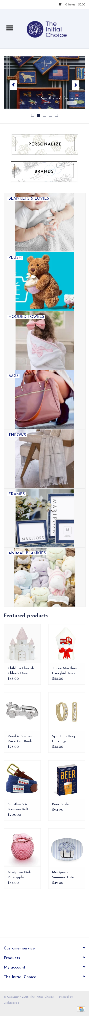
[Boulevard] (44, 82)
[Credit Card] (80, 1009)
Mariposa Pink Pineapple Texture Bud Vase (22, 875)
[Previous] (13, 85)
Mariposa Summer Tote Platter (63, 875)
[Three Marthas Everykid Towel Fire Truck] (66, 643)
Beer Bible (60, 804)
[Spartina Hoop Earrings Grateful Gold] (66, 711)
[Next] (75, 85)
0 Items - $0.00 (74, 4)
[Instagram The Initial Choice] (49, 926)
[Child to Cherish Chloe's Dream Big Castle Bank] (22, 643)
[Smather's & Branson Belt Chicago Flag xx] (22, 779)
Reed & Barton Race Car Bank (20, 738)
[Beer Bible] (66, 779)
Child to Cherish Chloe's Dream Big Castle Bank (21, 671)
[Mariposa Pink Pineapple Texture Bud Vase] (22, 847)
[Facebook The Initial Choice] (40, 926)
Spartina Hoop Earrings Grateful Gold (64, 739)
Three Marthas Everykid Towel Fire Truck (64, 671)
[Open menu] (9, 28)
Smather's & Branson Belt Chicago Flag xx (21, 807)
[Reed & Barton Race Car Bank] (22, 711)
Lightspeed (12, 1002)
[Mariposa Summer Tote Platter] (66, 847)
